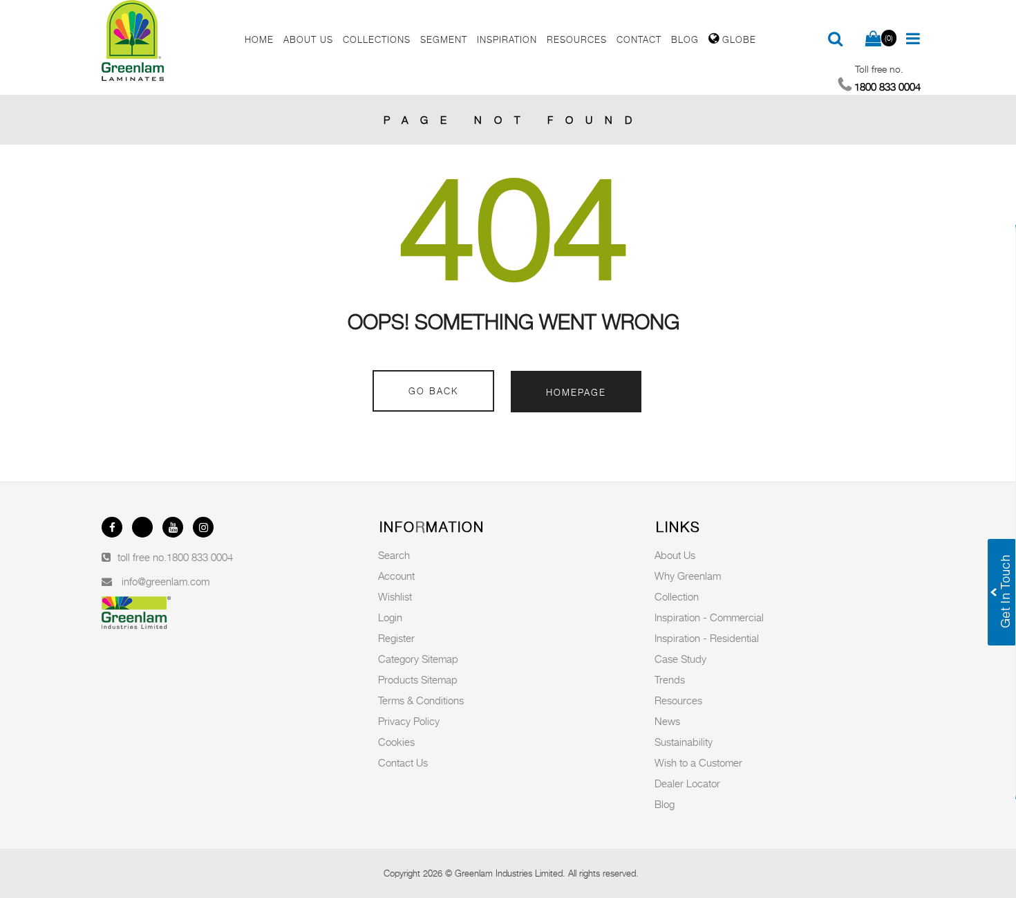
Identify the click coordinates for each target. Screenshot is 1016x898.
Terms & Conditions (421, 700)
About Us (675, 555)
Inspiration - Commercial (709, 617)
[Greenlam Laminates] (165, 41)
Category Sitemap (418, 658)
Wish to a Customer (698, 762)
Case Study (680, 658)
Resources (678, 700)
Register (396, 638)
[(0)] (873, 39)
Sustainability (684, 741)
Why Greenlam (688, 575)
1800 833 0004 (200, 557)
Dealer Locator (687, 783)
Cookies (396, 741)
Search (394, 555)
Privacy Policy (409, 721)
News (667, 721)
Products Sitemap (418, 679)
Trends (670, 679)
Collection (677, 596)
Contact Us (403, 762)
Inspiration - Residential (707, 638)
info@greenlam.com (165, 581)
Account (396, 575)
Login (390, 617)
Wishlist (395, 596)
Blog (665, 804)
